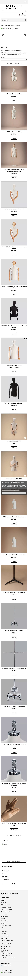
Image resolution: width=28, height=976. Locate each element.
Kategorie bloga (7, 866)
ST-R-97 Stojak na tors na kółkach (14, 630)
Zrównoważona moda (6, 925)
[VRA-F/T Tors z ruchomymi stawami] (14, 194)
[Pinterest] (13, 894)
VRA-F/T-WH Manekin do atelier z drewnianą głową (14, 247)
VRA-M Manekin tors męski (14, 365)
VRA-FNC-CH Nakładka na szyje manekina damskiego (14, 745)
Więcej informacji (6, 489)
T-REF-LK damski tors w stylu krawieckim (14, 517)
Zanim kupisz (5, 871)
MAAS (2, 927)
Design (4, 873)
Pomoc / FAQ (4, 920)
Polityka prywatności (6, 907)
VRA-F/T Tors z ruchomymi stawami (14, 209)
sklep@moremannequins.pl (8, 957)
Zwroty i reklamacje (5, 911)
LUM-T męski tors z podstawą (14, 131)
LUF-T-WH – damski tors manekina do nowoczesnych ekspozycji (14, 170)
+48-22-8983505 (6, 955)
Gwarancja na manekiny (6, 909)
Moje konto (3, 933)
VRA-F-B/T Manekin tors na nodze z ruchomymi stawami (14, 326)
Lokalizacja (5, 840)
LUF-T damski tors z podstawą (14, 94)
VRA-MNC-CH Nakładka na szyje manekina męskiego (14, 784)
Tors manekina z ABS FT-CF (14, 441)
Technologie (5, 876)
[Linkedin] (17, 894)
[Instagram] (15, 894)
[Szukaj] (25, 11)
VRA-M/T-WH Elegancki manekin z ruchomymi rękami (14, 287)
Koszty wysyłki (4, 916)
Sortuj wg (3, 57)
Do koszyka (14, 829)
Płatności (3, 918)
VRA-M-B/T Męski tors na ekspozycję (14, 403)
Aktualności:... (6, 879)
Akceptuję (14, 493)
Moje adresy (4, 938)
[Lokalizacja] (14, 851)
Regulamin (3, 902)
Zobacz (14, 100)
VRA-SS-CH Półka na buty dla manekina (14, 706)
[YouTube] (11, 894)
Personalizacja (4, 914)
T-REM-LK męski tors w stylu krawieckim (14, 554)
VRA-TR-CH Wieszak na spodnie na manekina (14, 668)
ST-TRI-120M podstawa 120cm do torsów (14, 592)
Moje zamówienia (5, 936)
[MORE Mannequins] (14, 7)
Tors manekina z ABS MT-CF (14, 479)
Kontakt (3, 900)
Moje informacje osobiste (7, 940)
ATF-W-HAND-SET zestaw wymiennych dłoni (14, 823)
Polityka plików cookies (6, 904)
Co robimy (3, 923)
